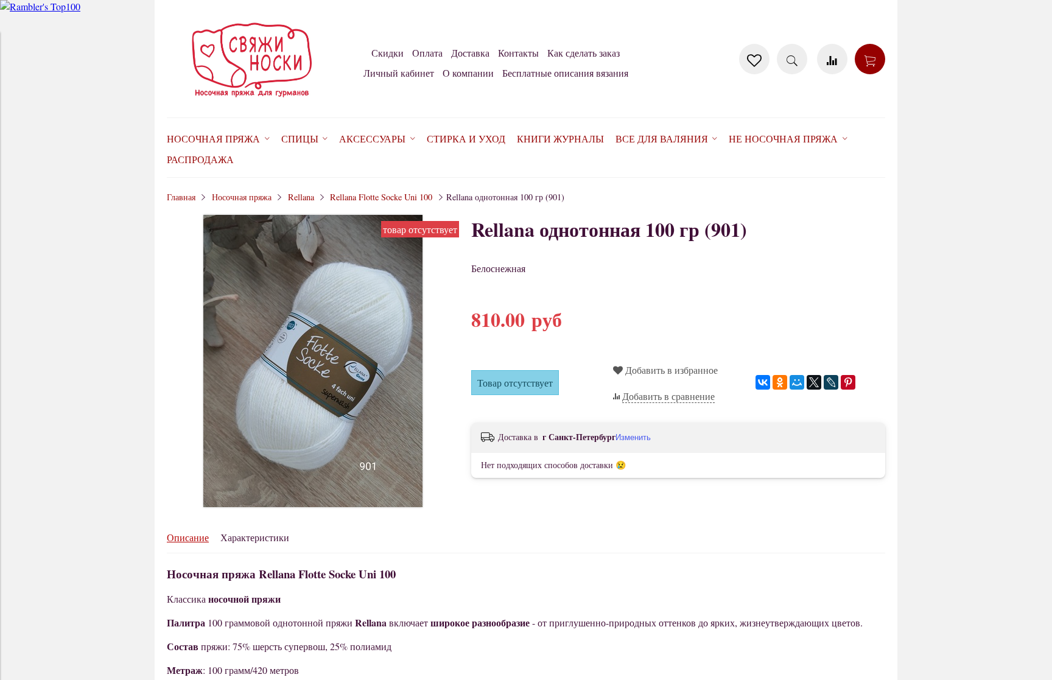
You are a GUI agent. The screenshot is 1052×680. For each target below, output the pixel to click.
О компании (468, 72)
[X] (814, 382)
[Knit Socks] (252, 99)
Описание (188, 537)
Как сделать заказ (583, 52)
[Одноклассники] (780, 382)
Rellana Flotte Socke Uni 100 (381, 197)
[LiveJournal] (831, 382)
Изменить (633, 437)
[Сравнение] (832, 59)
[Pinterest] (848, 382)
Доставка (470, 52)
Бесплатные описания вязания (565, 72)
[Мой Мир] (797, 382)
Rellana (301, 197)
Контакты (518, 52)
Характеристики (254, 537)
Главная (181, 197)
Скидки (387, 52)
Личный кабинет (398, 72)
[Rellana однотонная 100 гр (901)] (313, 503)
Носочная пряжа (242, 197)
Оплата (427, 52)
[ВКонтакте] (763, 382)
